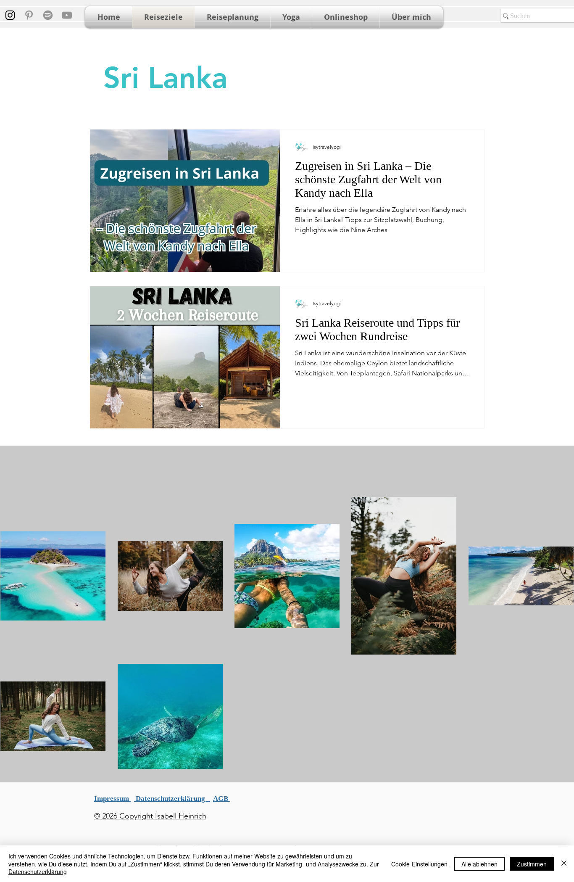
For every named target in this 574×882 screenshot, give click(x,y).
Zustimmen (532, 864)
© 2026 (105, 816)
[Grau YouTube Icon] (67, 15)
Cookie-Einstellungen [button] (419, 864)
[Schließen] (564, 863)
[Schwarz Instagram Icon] (10, 15)
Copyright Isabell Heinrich (161, 816)
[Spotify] (48, 15)
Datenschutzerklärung (172, 799)
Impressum (112, 799)
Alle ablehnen (479, 864)
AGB (221, 799)
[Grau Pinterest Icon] (29, 15)
